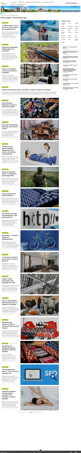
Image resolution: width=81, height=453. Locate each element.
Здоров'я (77, 23)
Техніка (69, 23)
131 (31, 412)
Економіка (63, 35)
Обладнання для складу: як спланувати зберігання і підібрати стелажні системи (70, 57)
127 (21, 412)
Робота (69, 39)
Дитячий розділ (76, 40)
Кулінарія (63, 37)
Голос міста (12, 4)
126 (18, 412)
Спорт (76, 30)
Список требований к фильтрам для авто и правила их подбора (9, 302)
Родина (76, 37)
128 (23, 412)
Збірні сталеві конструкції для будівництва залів (8, 280)
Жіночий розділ (63, 33)
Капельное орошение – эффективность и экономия (10, 49)
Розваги (76, 28)
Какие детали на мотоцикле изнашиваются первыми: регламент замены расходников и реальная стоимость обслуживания (70, 70)
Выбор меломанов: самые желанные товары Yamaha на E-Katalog (26, 90)
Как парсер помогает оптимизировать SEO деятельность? (9, 215)
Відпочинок (70, 28)
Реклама (63, 42)
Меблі (69, 30)
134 (38, 412)
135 (41, 412)
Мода (76, 35)
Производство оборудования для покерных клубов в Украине (9, 348)
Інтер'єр (69, 35)
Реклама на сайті (4, 452)
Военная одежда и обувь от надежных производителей (9, 173)
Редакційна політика (20, 4)
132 (33, 412)
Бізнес (62, 30)
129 (26, 412)
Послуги (69, 37)
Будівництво (63, 28)
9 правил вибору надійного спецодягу (70, 65)
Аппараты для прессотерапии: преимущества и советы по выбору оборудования (9, 150)
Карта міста (50, 2)
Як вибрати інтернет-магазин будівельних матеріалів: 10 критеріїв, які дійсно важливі (71, 52)
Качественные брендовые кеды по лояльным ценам (9, 105)
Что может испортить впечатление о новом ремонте (10, 259)
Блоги (22, 2)
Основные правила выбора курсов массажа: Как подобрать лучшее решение (9, 395)
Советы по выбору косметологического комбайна (9, 71)
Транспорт (77, 26)
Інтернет (69, 32)
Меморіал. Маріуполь (35, 2)
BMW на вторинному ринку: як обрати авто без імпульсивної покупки (71, 88)
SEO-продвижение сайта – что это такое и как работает (10, 371)
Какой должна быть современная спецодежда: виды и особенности (69, 61)
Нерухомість (70, 26)
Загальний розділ (63, 24)
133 (36, 412)
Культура (76, 32)
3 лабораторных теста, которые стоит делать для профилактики (10, 27)
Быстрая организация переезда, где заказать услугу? (10, 126)
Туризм (62, 26)
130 (28, 412)
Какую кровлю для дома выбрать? (9, 194)
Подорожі (63, 39)
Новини (14, 2)
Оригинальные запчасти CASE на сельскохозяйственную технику (10, 325)
